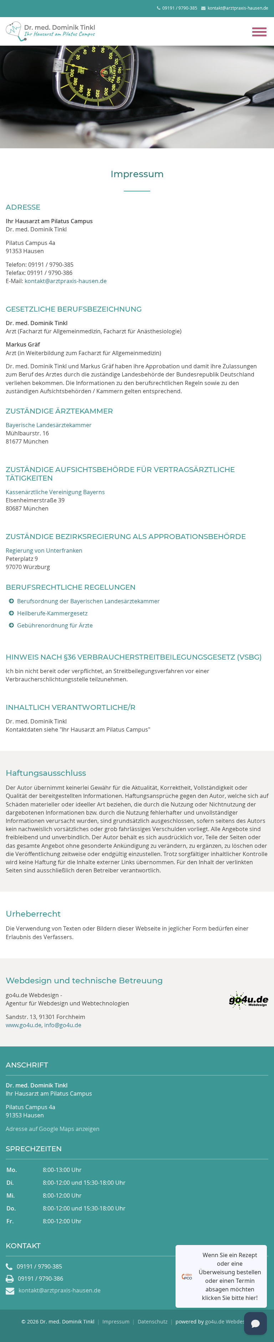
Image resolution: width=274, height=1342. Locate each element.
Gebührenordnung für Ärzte (55, 625)
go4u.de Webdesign (229, 1321)
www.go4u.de (23, 1025)
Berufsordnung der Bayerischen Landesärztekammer (88, 601)
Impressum (116, 1321)
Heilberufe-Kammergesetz (52, 613)
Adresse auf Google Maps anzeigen (53, 1129)
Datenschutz (153, 1321)
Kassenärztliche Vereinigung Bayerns (55, 492)
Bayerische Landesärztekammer (49, 425)
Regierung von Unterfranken (44, 550)
